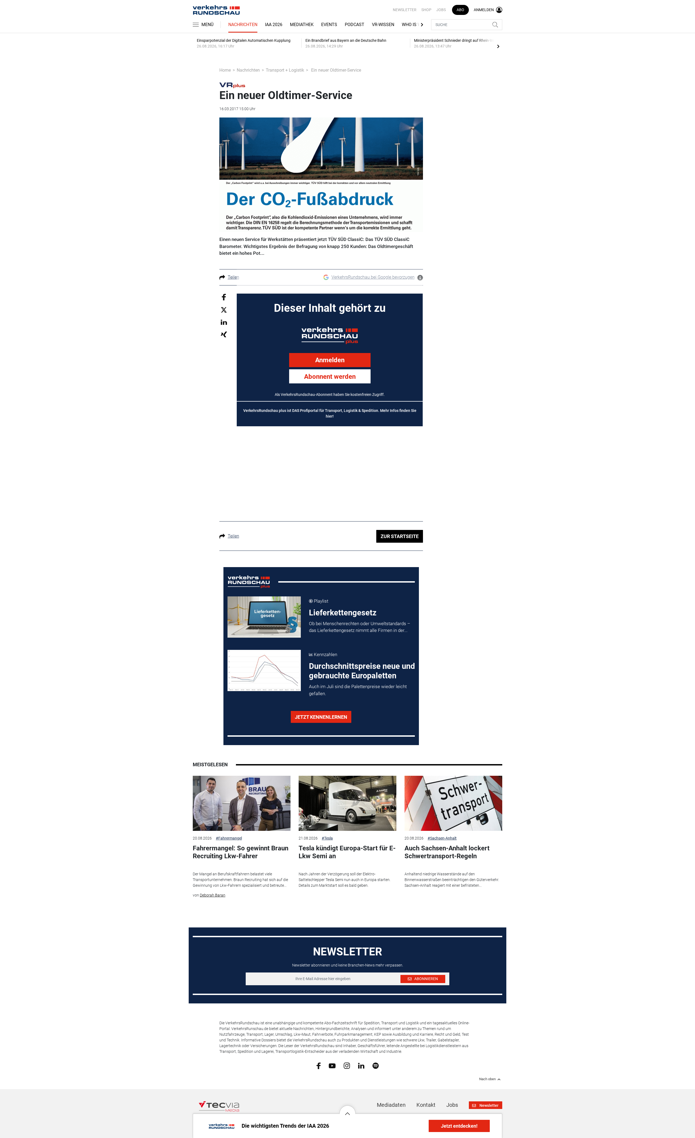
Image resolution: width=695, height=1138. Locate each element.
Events (329, 24)
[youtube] (332, 1065)
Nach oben (487, 1079)
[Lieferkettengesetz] (264, 617)
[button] (347, 1109)
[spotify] (375, 1065)
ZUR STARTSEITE (400, 536)
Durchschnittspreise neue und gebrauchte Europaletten (362, 671)
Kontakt (425, 1105)
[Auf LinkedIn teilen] (224, 322)
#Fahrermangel (229, 838)
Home (225, 70)
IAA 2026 (273, 24)
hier (329, 416)
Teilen (233, 277)
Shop (426, 10)
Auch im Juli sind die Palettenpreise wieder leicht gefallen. (358, 690)
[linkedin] (361, 1065)
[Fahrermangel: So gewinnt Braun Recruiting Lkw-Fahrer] (241, 803)
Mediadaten (391, 1105)
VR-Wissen (383, 24)
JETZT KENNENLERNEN (321, 717)
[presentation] (498, 46)
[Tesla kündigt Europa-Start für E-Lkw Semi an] (347, 803)
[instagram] (347, 1065)
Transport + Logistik (285, 70)
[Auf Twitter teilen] (224, 310)
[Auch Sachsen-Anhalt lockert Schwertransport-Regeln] (453, 803)
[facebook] (319, 1065)
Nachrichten (242, 24)
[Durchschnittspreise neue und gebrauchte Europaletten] (264, 670)
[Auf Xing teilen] (224, 334)
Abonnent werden (330, 376)
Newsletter (404, 10)
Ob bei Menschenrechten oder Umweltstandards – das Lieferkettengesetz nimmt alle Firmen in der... (359, 627)
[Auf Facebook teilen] (224, 297)
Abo (460, 10)
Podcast (354, 24)
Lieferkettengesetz (343, 612)
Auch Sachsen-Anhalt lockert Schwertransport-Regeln (447, 852)
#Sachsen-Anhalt (442, 838)
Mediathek (302, 24)
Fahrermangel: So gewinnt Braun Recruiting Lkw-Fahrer (240, 852)
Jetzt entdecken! (459, 1126)
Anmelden (330, 360)
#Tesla (327, 838)
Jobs (441, 10)
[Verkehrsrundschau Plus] (232, 85)
